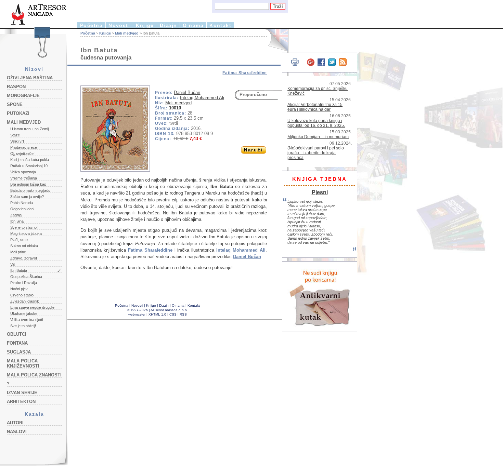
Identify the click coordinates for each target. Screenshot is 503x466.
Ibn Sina (17, 221)
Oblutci (16, 334)
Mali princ (18, 252)
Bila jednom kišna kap (28, 184)
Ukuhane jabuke (23, 313)
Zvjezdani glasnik (24, 301)
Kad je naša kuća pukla (29, 160)
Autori (15, 422)
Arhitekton (21, 401)
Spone (15, 104)
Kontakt (220, 25)
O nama (193, 25)
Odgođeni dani (22, 209)
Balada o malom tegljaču (30, 190)
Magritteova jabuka (26, 233)
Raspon (16, 86)
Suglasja (19, 352)
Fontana (17, 343)
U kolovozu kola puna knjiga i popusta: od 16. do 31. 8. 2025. (316, 123)
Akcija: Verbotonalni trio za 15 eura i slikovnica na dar (315, 107)
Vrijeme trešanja (23, 178)
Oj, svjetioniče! (22, 153)
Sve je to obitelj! (23, 326)
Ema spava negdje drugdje (32, 307)
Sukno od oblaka (24, 246)
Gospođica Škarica (26, 277)
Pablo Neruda (21, 203)
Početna (91, 25)
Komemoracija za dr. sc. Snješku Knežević (317, 91)
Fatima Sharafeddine (244, 72)
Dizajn (168, 25)
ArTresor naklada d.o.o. (169, 310)
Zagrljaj (16, 215)
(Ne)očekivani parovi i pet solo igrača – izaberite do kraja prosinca (315, 153)
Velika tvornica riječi (26, 320)
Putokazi (18, 113)
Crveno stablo (22, 295)
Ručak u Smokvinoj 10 (29, 166)
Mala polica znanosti (34, 374)
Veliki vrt (17, 141)
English (274, 40)
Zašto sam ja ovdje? (27, 197)
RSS (183, 314)
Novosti (119, 25)
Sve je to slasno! (24, 227)
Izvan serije (22, 392)
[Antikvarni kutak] (319, 297)
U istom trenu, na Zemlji (29, 129)
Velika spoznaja (23, 172)
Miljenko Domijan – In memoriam (318, 136)
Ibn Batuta (18, 270)
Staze (15, 135)
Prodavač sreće (23, 147)
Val (12, 264)
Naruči (253, 149)
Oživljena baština (30, 77)
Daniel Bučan (187, 92)
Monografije (23, 95)
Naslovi (17, 431)
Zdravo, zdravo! (23, 258)
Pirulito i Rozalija (23, 283)
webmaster (136, 314)
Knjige (145, 25)
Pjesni (320, 192)
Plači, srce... (20, 240)
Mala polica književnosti (23, 363)
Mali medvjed (24, 122)
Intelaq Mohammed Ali (202, 97)
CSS (173, 314)
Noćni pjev (19, 289)
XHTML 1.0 (157, 314)
